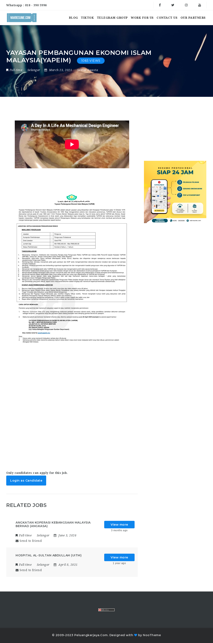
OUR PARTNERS (193, 17)
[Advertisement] (71, 415)
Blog (73, 17)
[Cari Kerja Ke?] (21, 17)
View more (119, 524)
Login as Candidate (26, 480)
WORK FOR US (142, 17)
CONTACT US (167, 17)
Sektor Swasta (87, 70)
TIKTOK (87, 17)
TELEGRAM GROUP (112, 17)
